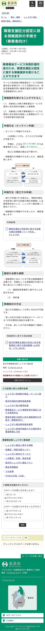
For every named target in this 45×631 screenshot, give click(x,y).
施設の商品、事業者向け (11, 21)
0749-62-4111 (14, 573)
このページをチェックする (12, 538)
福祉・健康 (15, 17)
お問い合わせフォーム (22, 380)
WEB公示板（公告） (15, 476)
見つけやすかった (13, 511)
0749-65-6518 (15, 368)
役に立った (11, 494)
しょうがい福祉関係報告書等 (19, 424)
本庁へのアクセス (13, 615)
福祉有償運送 (11, 467)
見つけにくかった (13, 517)
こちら (26, 144)
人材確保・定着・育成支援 (18, 458)
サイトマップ (9, 580)
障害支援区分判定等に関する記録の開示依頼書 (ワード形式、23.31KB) (25, 232)
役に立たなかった (13, 501)
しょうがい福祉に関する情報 (19, 445)
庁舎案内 (10, 620)
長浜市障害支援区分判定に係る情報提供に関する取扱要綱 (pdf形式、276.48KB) (25, 345)
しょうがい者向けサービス (18, 454)
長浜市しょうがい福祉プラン (19, 463)
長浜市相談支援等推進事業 (18, 401)
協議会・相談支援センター (18, 450)
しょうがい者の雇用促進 (17, 405)
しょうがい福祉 (30, 17)
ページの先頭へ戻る (33, 556)
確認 (22, 525)
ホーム (4, 17)
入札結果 (9, 471)
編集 (26, 538)
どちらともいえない (14, 498)
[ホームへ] (9, 5)
